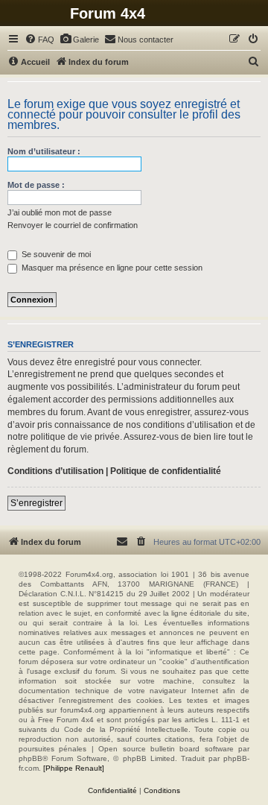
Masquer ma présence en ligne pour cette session (110, 267)
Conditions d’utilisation (55, 471)
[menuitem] (39, 39)
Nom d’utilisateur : (43, 151)
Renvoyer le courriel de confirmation (72, 225)
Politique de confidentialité (165, 471)
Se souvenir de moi (55, 254)
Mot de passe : (36, 184)
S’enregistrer (36, 503)
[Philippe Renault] (73, 768)
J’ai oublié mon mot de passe (59, 212)
